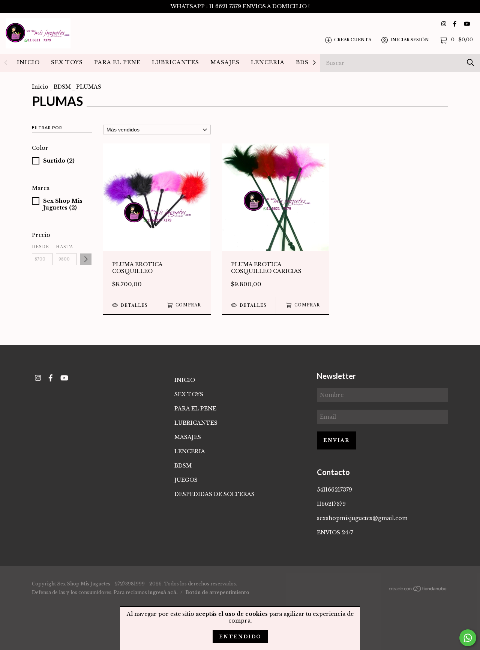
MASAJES (225, 62)
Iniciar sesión (409, 39)
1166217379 (331, 504)
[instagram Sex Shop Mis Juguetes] (443, 24)
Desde (40, 246)
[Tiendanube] (418, 590)
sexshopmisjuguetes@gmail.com (362, 518)
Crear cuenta (352, 39)
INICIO (28, 62)
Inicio (40, 86)
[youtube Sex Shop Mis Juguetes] (467, 24)
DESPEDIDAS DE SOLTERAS (214, 494)
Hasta (64, 246)
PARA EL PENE (117, 62)
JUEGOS (186, 480)
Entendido (240, 636)
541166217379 (334, 489)
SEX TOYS (67, 62)
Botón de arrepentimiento (217, 592)
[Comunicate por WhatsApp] (467, 637)
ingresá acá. (163, 592)
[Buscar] (470, 62)
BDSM (305, 62)
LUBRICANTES (175, 62)
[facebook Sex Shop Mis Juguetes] (454, 24)
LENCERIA (268, 62)
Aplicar (86, 259)
